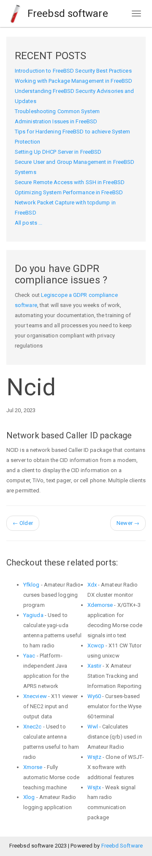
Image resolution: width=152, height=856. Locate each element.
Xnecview (35, 696)
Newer (128, 523)
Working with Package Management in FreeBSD (73, 81)
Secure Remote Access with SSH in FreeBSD (70, 182)
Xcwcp (96, 645)
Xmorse (33, 767)
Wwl (92, 726)
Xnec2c (32, 726)
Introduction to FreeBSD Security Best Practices (73, 71)
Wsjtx (94, 787)
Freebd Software (122, 845)
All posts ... (28, 223)
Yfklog (31, 585)
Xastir (94, 666)
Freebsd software (66, 13)
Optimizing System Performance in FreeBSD (69, 192)
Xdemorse (100, 605)
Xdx (92, 585)
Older (23, 523)
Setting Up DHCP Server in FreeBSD (58, 152)
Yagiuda (33, 615)
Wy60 (94, 696)
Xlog (29, 797)
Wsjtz (94, 757)
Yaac (29, 655)
